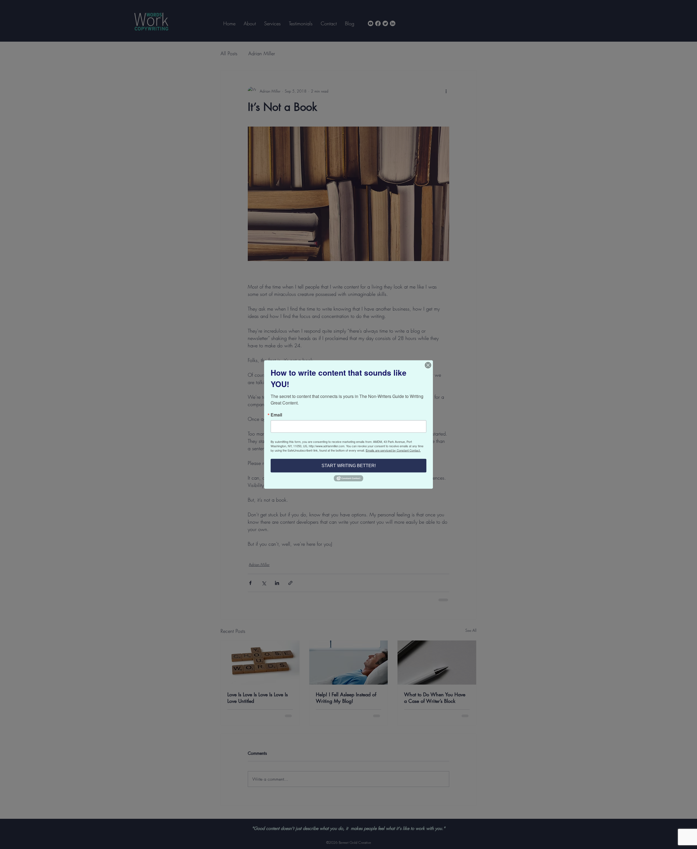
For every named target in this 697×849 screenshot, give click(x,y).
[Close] (428, 365)
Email (276, 414)
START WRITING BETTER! (348, 465)
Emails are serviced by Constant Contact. (393, 450)
